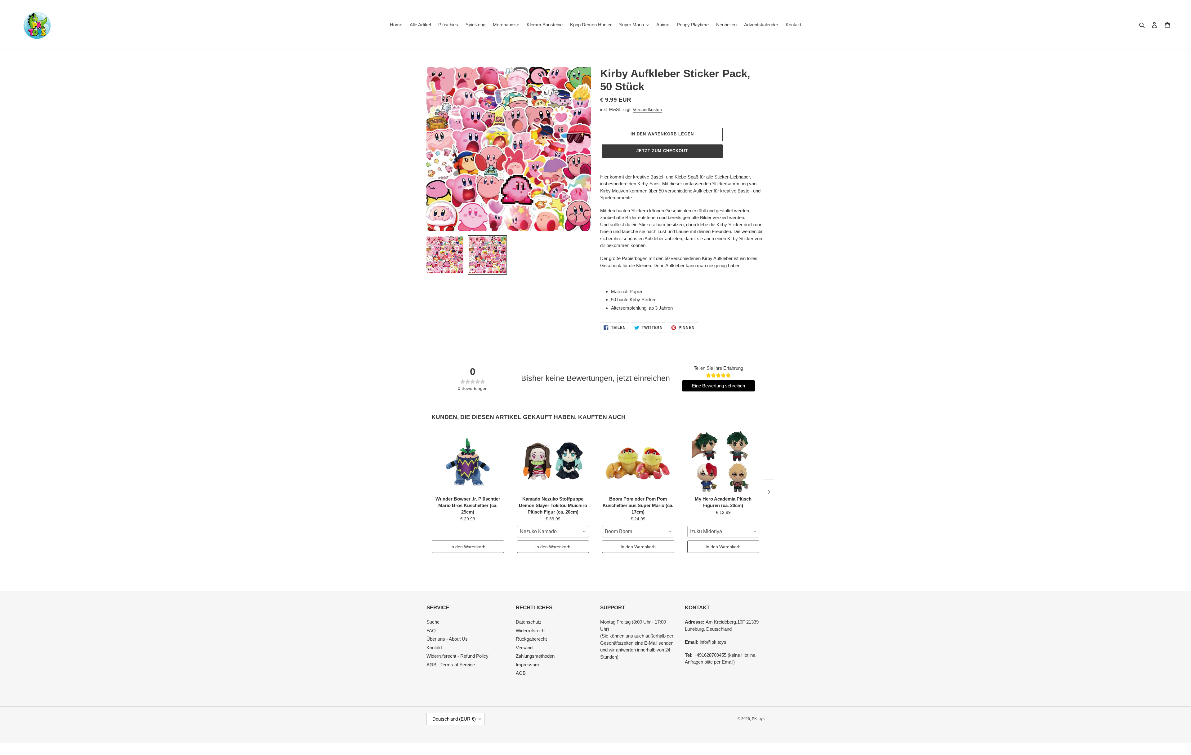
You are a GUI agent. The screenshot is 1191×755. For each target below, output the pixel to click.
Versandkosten (647, 109)
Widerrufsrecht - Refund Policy (457, 656)
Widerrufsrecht (531, 630)
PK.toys (758, 719)
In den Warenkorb (467, 546)
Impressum (527, 664)
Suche (432, 622)
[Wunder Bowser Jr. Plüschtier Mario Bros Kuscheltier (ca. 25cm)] (468, 462)
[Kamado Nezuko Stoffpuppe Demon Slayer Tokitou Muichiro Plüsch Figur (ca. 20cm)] (553, 462)
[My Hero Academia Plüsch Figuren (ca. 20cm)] (723, 462)
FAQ (431, 630)
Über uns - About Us (447, 639)
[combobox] (553, 531)
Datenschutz (529, 622)
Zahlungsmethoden (535, 656)
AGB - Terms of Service (450, 664)
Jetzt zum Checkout (662, 150)
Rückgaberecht (531, 639)
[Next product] (769, 491)
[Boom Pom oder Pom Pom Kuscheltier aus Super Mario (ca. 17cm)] (638, 462)
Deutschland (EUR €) (454, 719)
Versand (524, 647)
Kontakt (434, 647)
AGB (521, 673)
